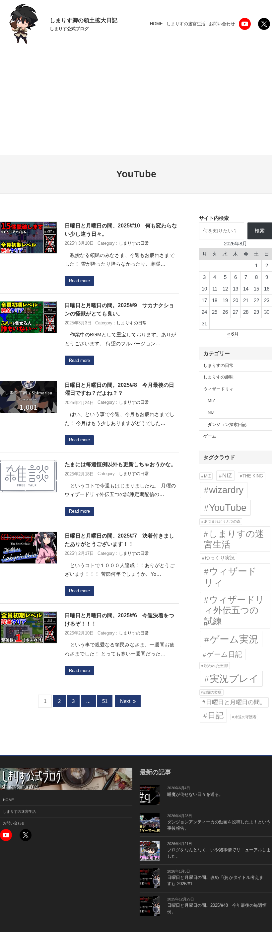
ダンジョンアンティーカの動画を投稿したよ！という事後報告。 (219, 825)
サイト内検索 (214, 218)
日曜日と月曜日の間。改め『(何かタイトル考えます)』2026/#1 (215, 880)
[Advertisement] (136, 105)
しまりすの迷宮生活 (234, 539)
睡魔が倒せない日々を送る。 (195, 794)
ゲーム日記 (224, 654)
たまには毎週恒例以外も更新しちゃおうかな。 (120, 464)
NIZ (211, 412)
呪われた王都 (216, 665)
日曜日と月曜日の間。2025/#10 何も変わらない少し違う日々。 (121, 229)
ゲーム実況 (234, 639)
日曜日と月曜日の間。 (236, 702)
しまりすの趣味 (218, 377)
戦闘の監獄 (212, 692)
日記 (216, 715)
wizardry (226, 489)
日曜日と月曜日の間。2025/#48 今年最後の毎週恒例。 (217, 908)
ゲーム (209, 436)
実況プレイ (234, 678)
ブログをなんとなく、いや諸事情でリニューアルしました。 (219, 853)
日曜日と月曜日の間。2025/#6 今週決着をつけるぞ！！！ (119, 619)
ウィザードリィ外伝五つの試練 (234, 610)
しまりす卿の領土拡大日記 (83, 20)
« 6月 (233, 334)
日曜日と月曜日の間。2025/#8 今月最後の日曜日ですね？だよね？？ (119, 389)
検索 (260, 230)
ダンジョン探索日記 (227, 424)
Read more (79, 281)
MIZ (211, 400)
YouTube (227, 507)
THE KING (252, 476)
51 (104, 701)
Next (128, 701)
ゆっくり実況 (220, 557)
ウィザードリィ (218, 389)
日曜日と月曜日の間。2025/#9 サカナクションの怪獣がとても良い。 (119, 309)
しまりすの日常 (134, 243)
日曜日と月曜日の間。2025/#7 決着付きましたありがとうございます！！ (119, 540)
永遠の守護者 (245, 717)
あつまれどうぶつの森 (222, 521)
